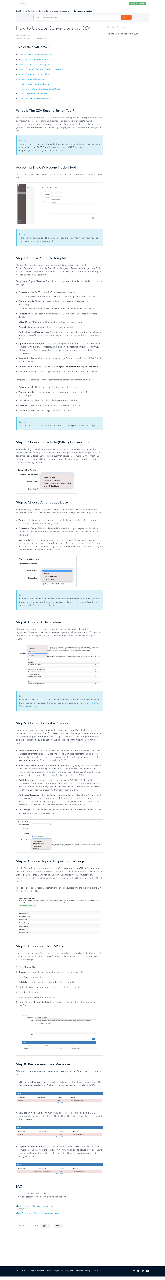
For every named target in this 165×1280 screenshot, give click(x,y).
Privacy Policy (63, 1271)
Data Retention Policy (79, 1271)
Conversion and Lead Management (55, 11)
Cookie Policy (95, 1271)
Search (126, 17)
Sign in (124, 4)
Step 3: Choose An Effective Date (34, 74)
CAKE (18, 11)
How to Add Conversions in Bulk (122, 33)
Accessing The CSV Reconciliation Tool (36, 59)
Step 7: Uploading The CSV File (32, 93)
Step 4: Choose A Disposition (32, 79)
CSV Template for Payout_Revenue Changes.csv (38, 1213)
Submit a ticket (137, 4)
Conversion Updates (83, 11)
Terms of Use (50, 1271)
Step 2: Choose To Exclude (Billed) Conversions (40, 69)
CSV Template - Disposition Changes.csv (35, 1206)
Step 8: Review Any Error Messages (35, 98)
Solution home (30, 11)
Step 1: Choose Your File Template (34, 64)
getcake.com (98, 4)
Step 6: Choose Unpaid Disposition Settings (39, 88)
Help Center (112, 4)
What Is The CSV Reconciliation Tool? (36, 54)
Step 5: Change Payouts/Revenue (34, 84)
